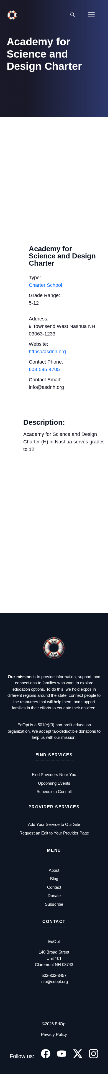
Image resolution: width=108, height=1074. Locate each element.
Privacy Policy (54, 1034)
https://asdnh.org (47, 351)
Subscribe (54, 904)
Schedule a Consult (54, 791)
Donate (54, 895)
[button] (72, 15)
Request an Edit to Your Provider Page (54, 833)
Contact (54, 887)
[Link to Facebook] (45, 1053)
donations (88, 731)
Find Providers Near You (54, 774)
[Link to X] (78, 1053)
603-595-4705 (44, 369)
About (54, 870)
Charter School (45, 285)
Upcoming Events (54, 783)
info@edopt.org (54, 981)
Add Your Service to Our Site (54, 824)
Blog (54, 878)
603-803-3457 (54, 975)
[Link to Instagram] (93, 1053)
